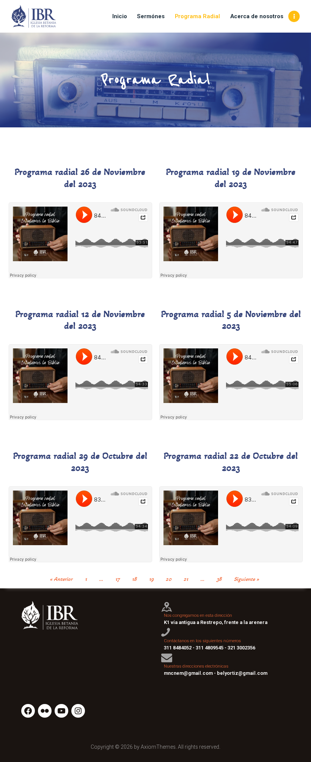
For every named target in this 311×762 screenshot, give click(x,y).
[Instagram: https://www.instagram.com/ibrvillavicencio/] (78, 711)
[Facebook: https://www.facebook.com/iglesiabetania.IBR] (28, 711)
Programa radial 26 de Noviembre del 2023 (80, 178)
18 (134, 578)
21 (186, 578)
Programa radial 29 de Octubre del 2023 (80, 462)
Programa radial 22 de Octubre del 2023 (231, 462)
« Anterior (61, 578)
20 (168, 578)
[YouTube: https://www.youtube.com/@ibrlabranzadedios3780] (61, 711)
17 (117, 578)
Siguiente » (246, 578)
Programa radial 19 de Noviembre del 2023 (230, 178)
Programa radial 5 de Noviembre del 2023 (231, 320)
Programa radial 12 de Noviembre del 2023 (80, 320)
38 (219, 578)
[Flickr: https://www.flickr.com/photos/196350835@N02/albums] (45, 711)
